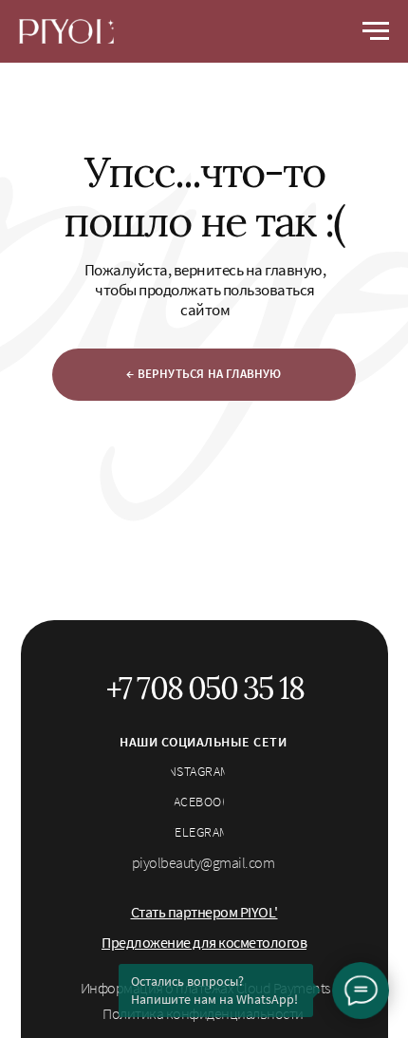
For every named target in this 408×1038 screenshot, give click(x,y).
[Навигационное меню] (375, 31)
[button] (204, 911)
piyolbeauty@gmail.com (203, 862)
